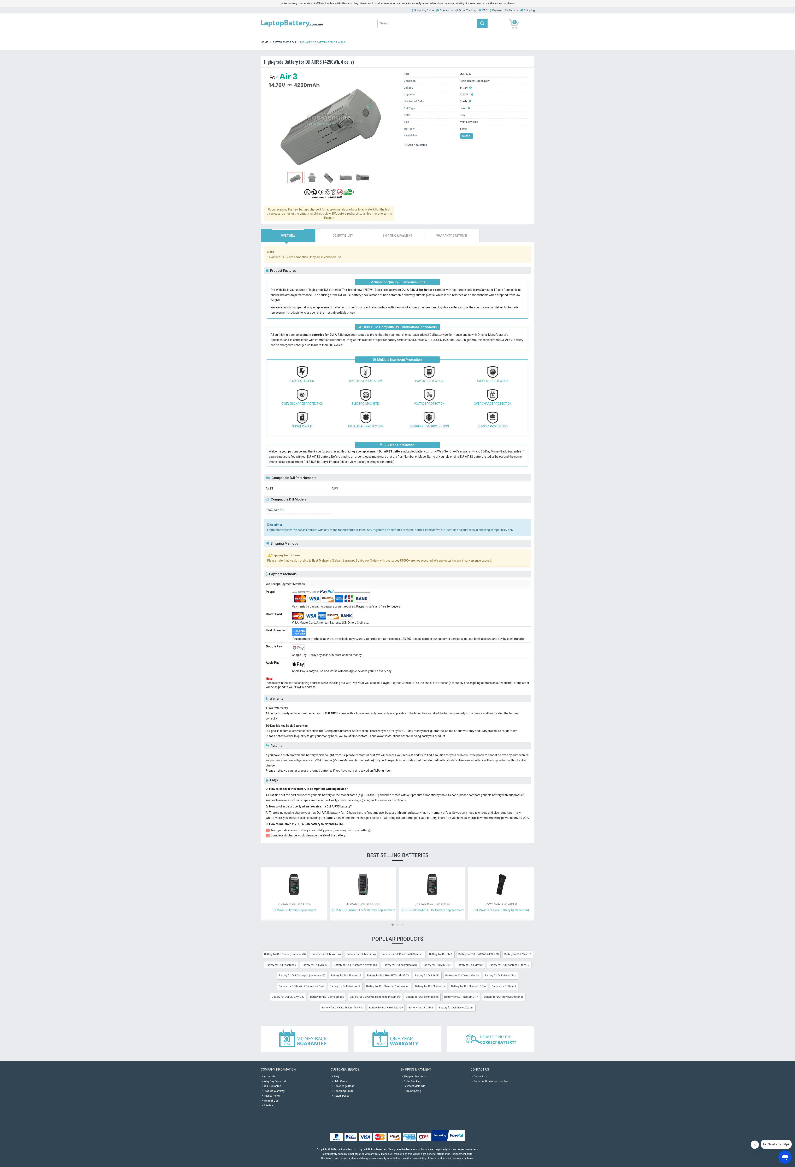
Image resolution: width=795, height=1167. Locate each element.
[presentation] (288, 235)
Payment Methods (414, 1086)
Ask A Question (417, 144)
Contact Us (480, 1076)
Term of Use (271, 1100)
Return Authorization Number (491, 1081)
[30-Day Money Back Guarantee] (304, 1039)
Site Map (269, 1105)
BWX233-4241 (275, 509)
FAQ (484, 10)
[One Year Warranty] (397, 1039)
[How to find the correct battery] (490, 1039)
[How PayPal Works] (448, 1141)
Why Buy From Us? (275, 1081)
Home (264, 42)
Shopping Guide (424, 10)
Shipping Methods (415, 1076)
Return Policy (341, 1095)
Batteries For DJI (284, 42)
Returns (513, 10)
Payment (497, 10)
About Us (269, 1076)
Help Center (341, 1081)
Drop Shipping (412, 1090)
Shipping (529, 10)
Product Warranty (274, 1090)
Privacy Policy (272, 1095)
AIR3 (335, 488)
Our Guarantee (272, 1086)
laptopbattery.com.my (350, 1149)
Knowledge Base (344, 1086)
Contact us (446, 10)
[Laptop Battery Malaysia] (292, 27)
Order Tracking (468, 10)
